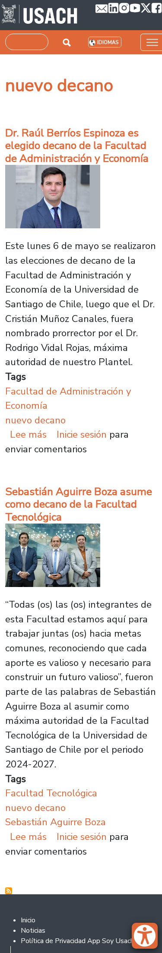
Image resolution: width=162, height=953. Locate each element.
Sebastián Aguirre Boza (55, 822)
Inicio (28, 920)
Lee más (28, 434)
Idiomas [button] (107, 42)
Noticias (33, 930)
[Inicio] (39, 15)
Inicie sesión (82, 434)
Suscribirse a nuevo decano (8, 890)
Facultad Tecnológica (51, 793)
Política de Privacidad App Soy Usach (77, 941)
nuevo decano (35, 420)
